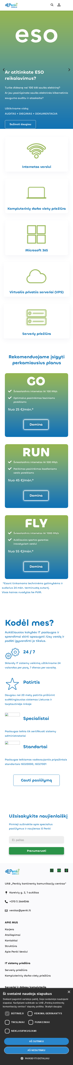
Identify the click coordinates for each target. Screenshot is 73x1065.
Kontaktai (11, 940)
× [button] (68, 992)
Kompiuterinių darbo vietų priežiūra (28, 975)
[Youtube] (59, 870)
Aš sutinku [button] (36, 1041)
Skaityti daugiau (53, 1006)
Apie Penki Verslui (16, 951)
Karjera (9, 929)
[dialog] (36, 1026)
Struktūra (11, 946)
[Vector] (52, 870)
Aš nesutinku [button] (36, 1050)
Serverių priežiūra (16, 970)
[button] (4, 70)
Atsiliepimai (12, 935)
